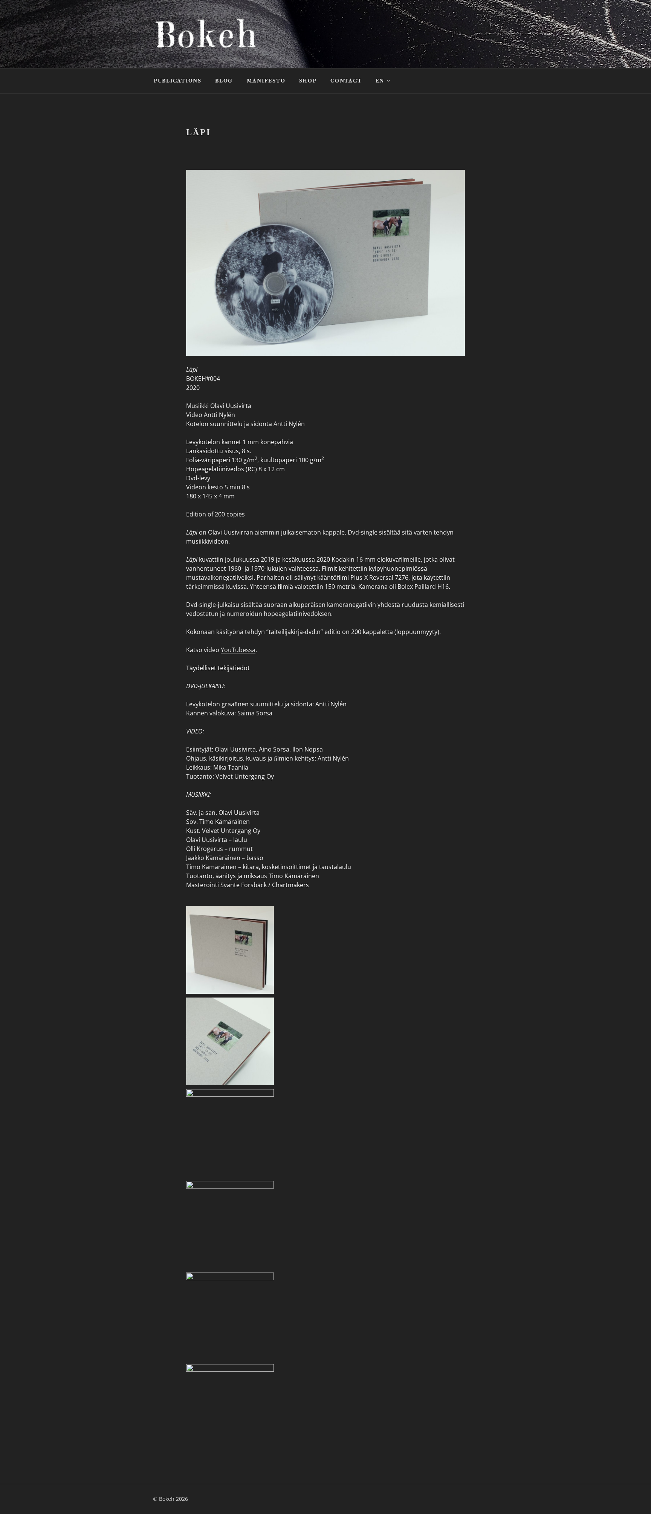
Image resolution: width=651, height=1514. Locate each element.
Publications (178, 81)
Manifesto (266, 81)
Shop (308, 81)
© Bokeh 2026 (170, 1498)
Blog (224, 81)
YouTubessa (238, 650)
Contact (346, 81)
